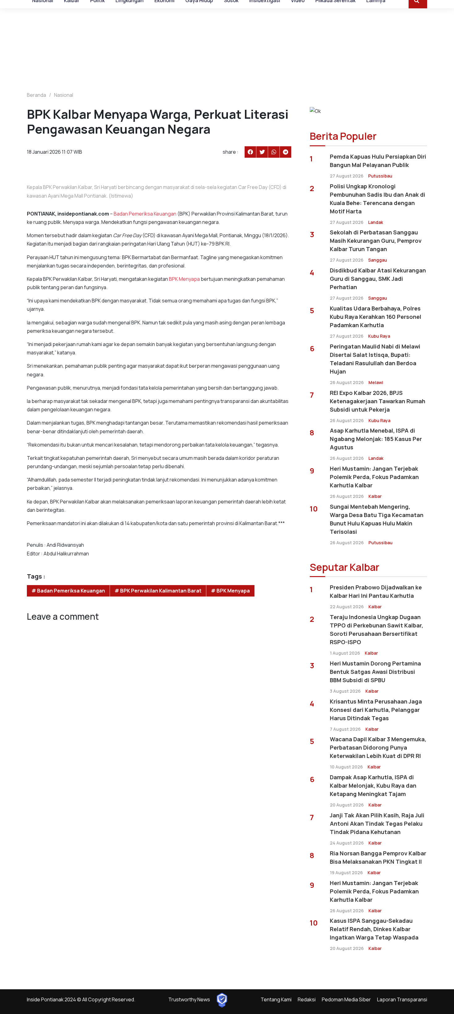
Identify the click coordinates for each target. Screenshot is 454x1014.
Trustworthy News (189, 999)
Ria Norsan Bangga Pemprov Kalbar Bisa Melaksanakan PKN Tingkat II (378, 857)
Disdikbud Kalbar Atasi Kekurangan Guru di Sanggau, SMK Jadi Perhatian (378, 279)
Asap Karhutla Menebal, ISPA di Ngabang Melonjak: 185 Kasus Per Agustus (376, 439)
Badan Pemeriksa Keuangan (145, 213)
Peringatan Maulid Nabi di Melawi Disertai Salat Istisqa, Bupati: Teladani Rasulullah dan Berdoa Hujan (375, 359)
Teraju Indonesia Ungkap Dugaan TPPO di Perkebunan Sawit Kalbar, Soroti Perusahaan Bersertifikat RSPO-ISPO (376, 629)
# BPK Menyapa (230, 590)
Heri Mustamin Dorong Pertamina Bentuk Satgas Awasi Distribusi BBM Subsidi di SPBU (375, 672)
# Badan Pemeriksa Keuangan (68, 590)
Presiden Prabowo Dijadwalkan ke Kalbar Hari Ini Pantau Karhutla (376, 591)
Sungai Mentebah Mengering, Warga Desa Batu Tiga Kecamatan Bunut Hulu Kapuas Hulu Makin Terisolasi (376, 519)
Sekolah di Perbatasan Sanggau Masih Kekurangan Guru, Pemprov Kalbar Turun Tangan (376, 241)
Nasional (63, 95)
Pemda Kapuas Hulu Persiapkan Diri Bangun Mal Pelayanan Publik (378, 161)
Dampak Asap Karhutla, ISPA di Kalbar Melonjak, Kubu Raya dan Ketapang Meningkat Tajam (373, 785)
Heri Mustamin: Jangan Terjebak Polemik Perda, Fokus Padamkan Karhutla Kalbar (374, 477)
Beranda (36, 95)
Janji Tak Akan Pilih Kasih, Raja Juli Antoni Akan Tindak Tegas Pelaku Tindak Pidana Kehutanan (377, 823)
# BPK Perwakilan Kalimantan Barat (158, 590)
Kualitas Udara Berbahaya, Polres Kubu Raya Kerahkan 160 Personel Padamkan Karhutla (375, 317)
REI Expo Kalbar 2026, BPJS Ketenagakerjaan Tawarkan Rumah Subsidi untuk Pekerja (377, 401)
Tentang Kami (276, 999)
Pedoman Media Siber (346, 999)
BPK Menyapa (184, 279)
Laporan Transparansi (402, 999)
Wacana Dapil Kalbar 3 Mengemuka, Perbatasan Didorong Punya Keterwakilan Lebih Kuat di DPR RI (378, 747)
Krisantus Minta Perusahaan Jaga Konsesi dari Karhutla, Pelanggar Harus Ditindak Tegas (376, 710)
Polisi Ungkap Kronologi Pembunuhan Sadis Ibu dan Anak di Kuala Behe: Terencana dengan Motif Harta (377, 198)
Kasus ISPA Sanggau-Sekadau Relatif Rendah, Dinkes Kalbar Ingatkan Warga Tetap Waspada (374, 929)
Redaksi (307, 999)
